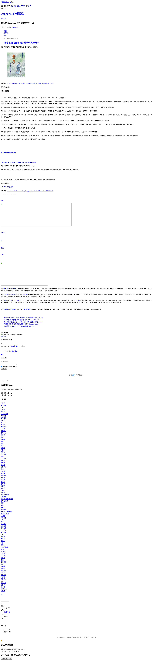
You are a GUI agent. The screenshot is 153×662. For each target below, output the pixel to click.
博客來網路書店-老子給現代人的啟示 (21, 43)
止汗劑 (3, 424)
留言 (17, 346)
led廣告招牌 (4, 547)
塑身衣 (3, 233)
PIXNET (63, 637)
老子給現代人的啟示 (7, 187)
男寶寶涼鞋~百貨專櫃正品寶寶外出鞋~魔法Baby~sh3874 (21, 324)
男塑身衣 (25, 294)
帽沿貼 (3, 465)
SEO (2, 519)
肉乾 (2, 443)
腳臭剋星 (16, 288)
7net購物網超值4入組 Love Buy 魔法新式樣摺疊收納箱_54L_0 (23, 322)
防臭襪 (3, 412)
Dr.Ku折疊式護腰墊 (7, 499)
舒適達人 (13, 309)
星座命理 (15, 27)
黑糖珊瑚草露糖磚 (6, 511)
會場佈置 (3, 528)
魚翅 (2, 456)
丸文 (2, 255)
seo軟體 (3, 516)
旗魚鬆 (78, 300)
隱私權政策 (86, 637)
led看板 (3, 556)
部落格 (6, 33)
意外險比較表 (5, 494)
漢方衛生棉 (26, 309)
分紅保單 (3, 497)
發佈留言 (3, 368)
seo (2, 581)
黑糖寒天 (3, 509)
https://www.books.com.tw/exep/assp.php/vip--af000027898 (18, 162)
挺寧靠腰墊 (4, 501)
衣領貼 (3, 403)
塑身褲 (3, 587)
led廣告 (3, 551)
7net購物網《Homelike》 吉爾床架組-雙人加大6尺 (19, 326)
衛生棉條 (3, 575)
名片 (5, 35)
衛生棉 (6, 309)
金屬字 (3, 545)
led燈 (2, 549)
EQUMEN (4, 589)
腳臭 (2, 407)
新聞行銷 (3, 583)
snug (2, 200)
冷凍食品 (3, 454)
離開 (10, 658)
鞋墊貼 (3, 429)
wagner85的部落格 (12, 13)
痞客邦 (13, 346)
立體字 (3, 541)
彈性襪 (3, 558)
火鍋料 (3, 450)
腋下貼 (3, 422)
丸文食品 (18, 300)
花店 (2, 522)
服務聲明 (93, 637)
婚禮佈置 (3, 526)
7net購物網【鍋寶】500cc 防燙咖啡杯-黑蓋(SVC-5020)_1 (21, 320)
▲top (2, 354)
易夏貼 (3, 420)
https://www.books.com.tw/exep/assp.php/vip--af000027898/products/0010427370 (30, 83)
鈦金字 (3, 553)
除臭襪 (6, 288)
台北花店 (3, 530)
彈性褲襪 (3, 562)
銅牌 (2, 543)
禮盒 (2, 437)
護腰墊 (3, 507)
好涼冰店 (3, 416)
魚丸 (2, 446)
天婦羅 (3, 448)
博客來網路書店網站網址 (8, 152)
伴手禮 (3, 439)
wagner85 (3, 336)
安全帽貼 (3, 418)
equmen (13, 294)
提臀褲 (3, 591)
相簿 (5, 31)
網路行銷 (3, 579)
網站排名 (3, 518)
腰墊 (2, 505)
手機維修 (3, 570)
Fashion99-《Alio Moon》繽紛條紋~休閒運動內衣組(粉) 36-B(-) (23, 317)
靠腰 (2, 503)
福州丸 (3, 452)
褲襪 (2, 560)
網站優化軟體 (5, 514)
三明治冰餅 (4, 414)
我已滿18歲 (4, 658)
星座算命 (14, 351)
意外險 (3, 492)
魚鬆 (2, 248)
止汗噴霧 (3, 426)
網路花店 (3, 524)
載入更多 (3, 357)
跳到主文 (3, 18)
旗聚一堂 (3, 433)
